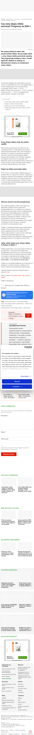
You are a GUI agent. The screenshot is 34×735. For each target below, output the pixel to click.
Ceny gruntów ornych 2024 (8, 688)
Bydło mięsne (21, 702)
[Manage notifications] (30, 731)
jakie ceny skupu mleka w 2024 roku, (12, 303)
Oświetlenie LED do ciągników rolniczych (23, 673)
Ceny (8, 272)
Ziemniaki (20, 692)
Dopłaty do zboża (7, 705)
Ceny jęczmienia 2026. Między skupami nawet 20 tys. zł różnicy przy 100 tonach (25, 522)
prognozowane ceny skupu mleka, (11, 308)
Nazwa (3, 432)
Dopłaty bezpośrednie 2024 (8, 703)
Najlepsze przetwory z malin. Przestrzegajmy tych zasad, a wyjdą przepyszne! (8, 585)
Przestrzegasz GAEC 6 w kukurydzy (9, 708)
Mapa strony (4, 732)
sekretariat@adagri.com (7, 726)
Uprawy (20, 681)
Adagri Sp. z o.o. (24, 715)
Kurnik (20, 704)
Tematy (11, 730)
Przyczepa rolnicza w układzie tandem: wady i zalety (24, 677)
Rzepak (20, 690)
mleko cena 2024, (6, 305)
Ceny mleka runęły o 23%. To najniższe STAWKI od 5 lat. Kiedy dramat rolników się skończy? (8, 489)
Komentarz (4, 415)
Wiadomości (4, 730)
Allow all (17, 381)
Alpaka (20, 698)
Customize (16, 386)
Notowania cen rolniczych (6, 665)
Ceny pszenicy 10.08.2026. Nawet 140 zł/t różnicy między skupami (9, 606)
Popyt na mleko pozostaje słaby (14, 103)
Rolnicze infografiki (20, 730)
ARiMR (4, 698)
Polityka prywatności (14, 734)
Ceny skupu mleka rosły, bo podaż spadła (16, 101)
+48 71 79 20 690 (8, 725)
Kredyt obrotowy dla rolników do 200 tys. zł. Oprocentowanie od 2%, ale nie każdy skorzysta (25, 553)
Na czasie (5, 681)
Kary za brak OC (6, 691)
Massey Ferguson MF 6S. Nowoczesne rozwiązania (24, 669)
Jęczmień (20, 684)
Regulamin (4, 734)
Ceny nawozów (6, 678)
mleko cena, (28, 303)
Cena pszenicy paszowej (9, 674)
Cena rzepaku (6, 676)
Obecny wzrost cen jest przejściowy (15, 105)
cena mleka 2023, (10, 301)
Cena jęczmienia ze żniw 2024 (9, 684)
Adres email (5, 439)
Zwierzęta (21, 695)
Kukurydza (21, 686)
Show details (25, 376)
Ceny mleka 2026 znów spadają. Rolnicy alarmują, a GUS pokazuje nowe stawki (25, 489)
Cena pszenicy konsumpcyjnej (6, 671)
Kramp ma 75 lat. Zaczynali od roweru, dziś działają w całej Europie (7, 553)
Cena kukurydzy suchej (8, 668)
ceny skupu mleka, (22, 301)
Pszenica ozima (22, 688)
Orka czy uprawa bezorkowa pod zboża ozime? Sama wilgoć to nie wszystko (8, 522)
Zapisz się (28, 315)
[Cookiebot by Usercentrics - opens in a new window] (24, 347)
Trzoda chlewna (22, 710)
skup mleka (26, 308)
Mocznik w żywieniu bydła (23, 707)
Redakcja (30, 734)
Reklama (23, 734)
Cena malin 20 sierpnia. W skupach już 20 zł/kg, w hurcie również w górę (8, 629)
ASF (19, 700)
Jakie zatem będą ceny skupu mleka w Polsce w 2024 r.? (17, 108)
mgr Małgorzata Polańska (15, 29)
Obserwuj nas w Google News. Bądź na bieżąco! (15, 287)
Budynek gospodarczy (8, 700)
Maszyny (20, 664)
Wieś (3, 695)
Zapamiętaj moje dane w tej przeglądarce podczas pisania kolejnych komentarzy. (15, 448)
